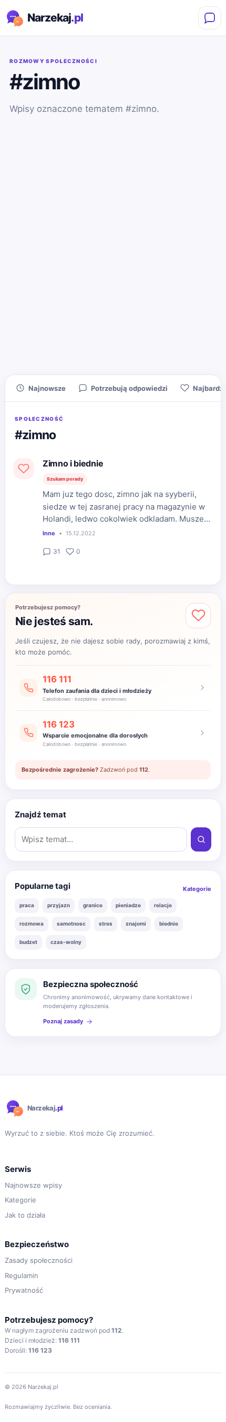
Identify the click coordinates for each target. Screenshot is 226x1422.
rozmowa (31, 923)
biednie (168, 923)
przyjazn (58, 905)
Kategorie (197, 888)
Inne (49, 533)
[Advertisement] (113, 249)
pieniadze (128, 905)
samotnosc (71, 923)
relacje (163, 905)
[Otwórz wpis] (23, 468)
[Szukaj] (201, 839)
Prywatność (24, 1290)
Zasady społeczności (39, 1260)
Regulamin (21, 1275)
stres (105, 923)
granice (92, 905)
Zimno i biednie (73, 463)
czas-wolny (65, 942)
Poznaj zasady (63, 1021)
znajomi (136, 923)
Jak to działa (25, 1215)
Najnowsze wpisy (33, 1185)
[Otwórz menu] (209, 17)
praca (26, 905)
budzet (28, 942)
